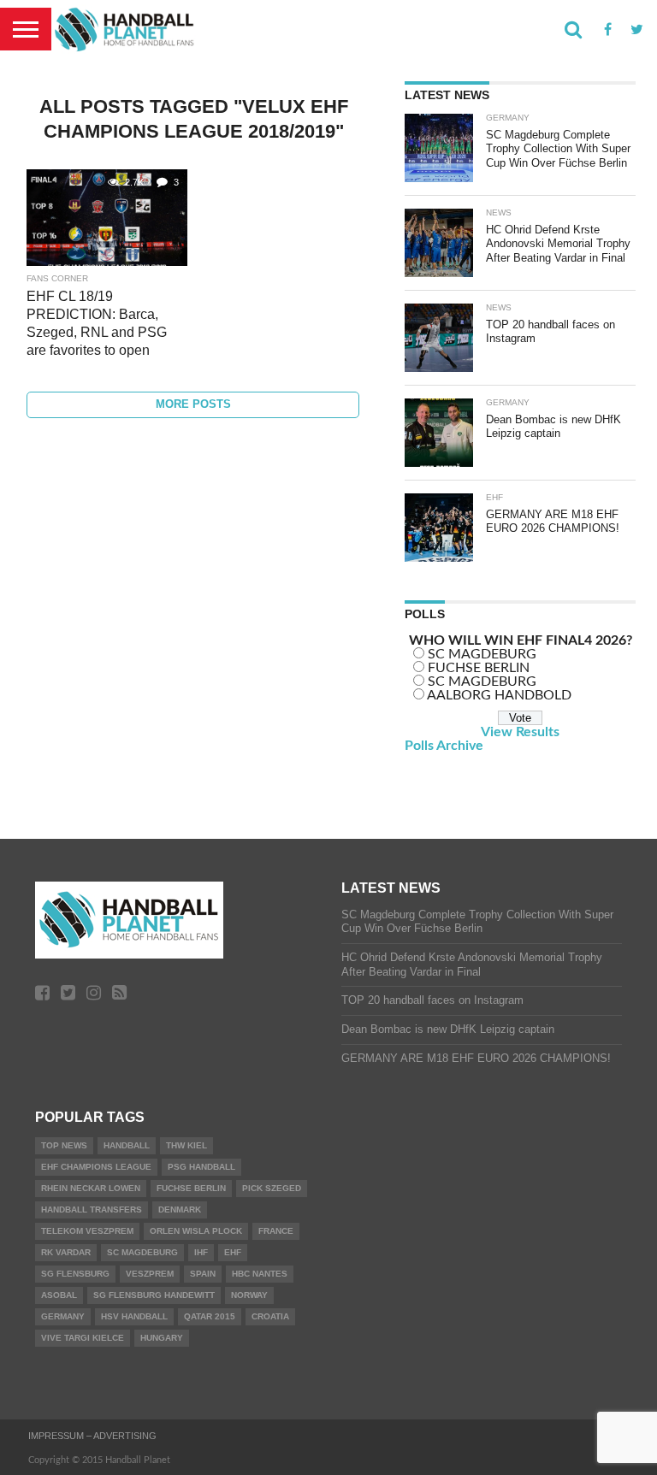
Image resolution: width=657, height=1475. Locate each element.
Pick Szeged (271, 1188)
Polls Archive (444, 745)
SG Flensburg (75, 1273)
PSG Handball (201, 1166)
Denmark (179, 1209)
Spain (203, 1273)
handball (127, 1145)
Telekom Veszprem (87, 1231)
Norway (249, 1295)
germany (63, 1316)
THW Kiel (186, 1145)
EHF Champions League (96, 1166)
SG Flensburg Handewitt (154, 1295)
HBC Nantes (259, 1273)
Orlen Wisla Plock (196, 1231)
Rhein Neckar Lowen (90, 1188)
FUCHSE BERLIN (479, 668)
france (275, 1231)
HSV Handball (134, 1316)
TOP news (64, 1145)
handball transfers (91, 1209)
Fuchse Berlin (191, 1188)
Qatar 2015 (209, 1316)
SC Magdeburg (142, 1252)
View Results (520, 732)
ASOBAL (59, 1295)
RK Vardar (66, 1252)
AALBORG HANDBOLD (499, 695)
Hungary (161, 1337)
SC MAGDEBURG (482, 654)
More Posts (193, 404)
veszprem (150, 1273)
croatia (270, 1316)
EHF (232, 1252)
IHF (201, 1252)
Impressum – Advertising (92, 1436)
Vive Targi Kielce (82, 1337)
